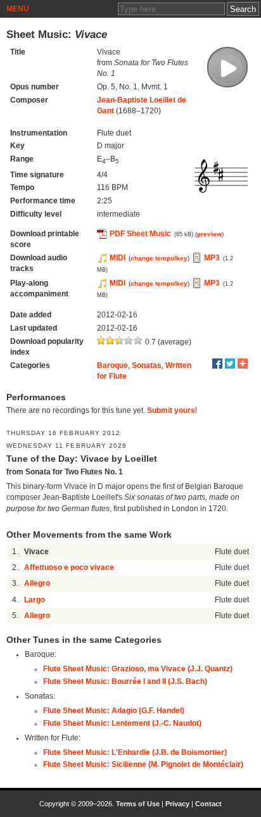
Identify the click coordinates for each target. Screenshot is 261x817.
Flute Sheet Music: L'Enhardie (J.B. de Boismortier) (135, 752)
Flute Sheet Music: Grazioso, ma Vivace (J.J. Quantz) (137, 669)
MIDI (117, 258)
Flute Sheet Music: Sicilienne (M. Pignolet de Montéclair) (143, 764)
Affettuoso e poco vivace (69, 567)
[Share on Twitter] (230, 363)
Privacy (177, 804)
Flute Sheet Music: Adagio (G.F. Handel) (113, 710)
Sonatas (147, 365)
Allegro (37, 583)
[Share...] (243, 363)
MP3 (212, 258)
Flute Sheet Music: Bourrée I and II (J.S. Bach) (125, 681)
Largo (34, 600)
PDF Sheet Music (140, 234)
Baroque (112, 365)
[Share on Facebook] (217, 363)
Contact (208, 804)
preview (209, 234)
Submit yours (171, 410)
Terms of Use (138, 804)
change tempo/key (159, 258)
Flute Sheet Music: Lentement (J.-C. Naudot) (122, 723)
